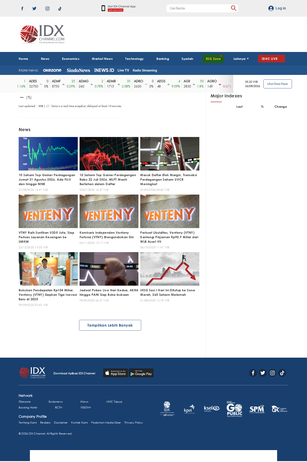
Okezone (25, 401)
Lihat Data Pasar (277, 83)
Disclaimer (61, 422)
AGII (185, 81)
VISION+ (85, 407)
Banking (162, 59)
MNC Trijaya (114, 401)
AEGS (160, 81)
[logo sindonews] (78, 70)
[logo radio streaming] (145, 70)
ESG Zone (213, 59)
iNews (84, 401)
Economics (70, 59)
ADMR (109, 81)
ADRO (137, 81)
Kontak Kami (79, 422)
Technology (134, 59)
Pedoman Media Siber (106, 422)
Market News (102, 59)
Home (23, 59)
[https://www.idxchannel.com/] (42, 34)
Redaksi (45, 422)
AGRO (210, 81)
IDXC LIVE (270, 59)
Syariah (187, 59)
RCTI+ (58, 407)
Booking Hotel (28, 407)
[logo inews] (104, 70)
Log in (281, 8)
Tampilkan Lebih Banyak (110, 325)
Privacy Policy (134, 422)
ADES (31, 81)
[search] (233, 8)
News (45, 59)
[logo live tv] (123, 70)
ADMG (82, 81)
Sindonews (56, 401)
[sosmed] (116, 372)
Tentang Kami (28, 422)
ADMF (54, 81)
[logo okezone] (52, 70)
